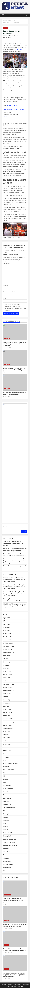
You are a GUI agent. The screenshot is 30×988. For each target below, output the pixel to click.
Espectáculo (7, 798)
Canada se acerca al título (12, 601)
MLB (4, 811)
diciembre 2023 (8, 719)
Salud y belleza (8, 836)
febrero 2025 (7, 674)
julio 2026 (6, 621)
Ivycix (5, 592)
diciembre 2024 (8, 681)
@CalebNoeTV (12, 105)
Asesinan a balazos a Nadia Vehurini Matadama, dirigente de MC (15, 914)
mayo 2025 (6, 665)
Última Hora (7, 861)
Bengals (9, 237)
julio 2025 (6, 659)
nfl (23, 237)
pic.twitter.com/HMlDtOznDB (14, 109)
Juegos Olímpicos (9, 807)
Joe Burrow (20, 49)
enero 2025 (6, 678)
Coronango (7, 785)
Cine (4, 782)
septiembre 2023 (8, 728)
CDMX (5, 776)
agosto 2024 (7, 693)
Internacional (7, 804)
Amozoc (6, 757)
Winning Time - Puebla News (12, 599)
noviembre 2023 (8, 722)
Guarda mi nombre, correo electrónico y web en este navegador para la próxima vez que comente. (15, 307)
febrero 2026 (7, 637)
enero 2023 (6, 744)
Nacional (6, 820)
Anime (5, 760)
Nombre (6, 285)
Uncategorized (8, 864)
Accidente (6, 754)
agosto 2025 (7, 655)
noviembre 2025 (8, 646)
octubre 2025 (7, 649)
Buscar (5, 527)
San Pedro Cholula (9, 842)
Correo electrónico (9, 292)
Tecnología (7, 852)
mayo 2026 (6, 627)
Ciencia (5, 779)
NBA (4, 823)
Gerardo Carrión (8, 35)
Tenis (5, 855)
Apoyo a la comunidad (10, 763)
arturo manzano (8, 770)
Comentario (7, 264)
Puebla (5, 829)
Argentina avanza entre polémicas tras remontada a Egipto (15, 382)
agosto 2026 (7, 618)
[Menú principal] (3, 15)
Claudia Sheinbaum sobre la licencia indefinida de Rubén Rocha (15, 939)
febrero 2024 (7, 712)
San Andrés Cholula (9, 839)
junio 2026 (6, 624)
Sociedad (6, 848)
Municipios (6, 814)
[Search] (26, 15)
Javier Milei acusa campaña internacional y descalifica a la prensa (13, 543)
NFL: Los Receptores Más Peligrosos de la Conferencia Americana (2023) (14, 579)
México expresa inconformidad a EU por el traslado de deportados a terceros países (15, 561)
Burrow (14, 237)
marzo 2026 (7, 633)
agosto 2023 (7, 731)
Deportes (20, 237)
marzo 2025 (7, 671)
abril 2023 (6, 741)
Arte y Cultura (7, 766)
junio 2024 (6, 700)
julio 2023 (6, 734)
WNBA (5, 871)
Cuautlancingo (8, 788)
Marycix (5, 578)
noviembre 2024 (8, 684)
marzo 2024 (7, 709)
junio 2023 (6, 738)
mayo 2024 (6, 703)
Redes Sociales (8, 833)
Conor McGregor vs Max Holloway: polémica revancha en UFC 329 (15, 358)
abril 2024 (6, 706)
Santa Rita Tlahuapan (10, 845)
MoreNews (10, 986)
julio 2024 (6, 696)
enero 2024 (7, 715)
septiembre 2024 (8, 690)
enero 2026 (7, 640)
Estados (6, 801)
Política (5, 826)
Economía (6, 795)
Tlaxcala (6, 858)
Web (4, 298)
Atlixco (5, 773)
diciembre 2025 (8, 643)
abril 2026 (6, 630)
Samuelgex (7, 585)
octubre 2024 (7, 687)
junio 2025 (6, 662)
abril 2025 (6, 668)
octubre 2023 (7, 725)
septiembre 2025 (8, 652)
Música (5, 817)
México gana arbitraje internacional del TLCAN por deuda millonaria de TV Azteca (15, 332)
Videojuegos (7, 867)
